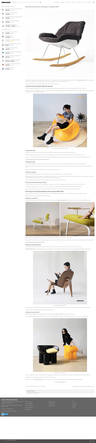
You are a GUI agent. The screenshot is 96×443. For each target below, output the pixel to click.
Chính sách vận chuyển (29, 405)
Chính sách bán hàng (28, 403)
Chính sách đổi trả (28, 409)
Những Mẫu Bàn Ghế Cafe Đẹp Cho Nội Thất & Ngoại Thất (83, 386)
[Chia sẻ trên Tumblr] (65, 382)
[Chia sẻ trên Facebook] (54, 382)
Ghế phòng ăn (63, 2)
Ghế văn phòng (68, 2)
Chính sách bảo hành (28, 407)
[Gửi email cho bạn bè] (60, 382)
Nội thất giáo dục (52, 403)
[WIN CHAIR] (6, 2)
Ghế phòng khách (56, 2)
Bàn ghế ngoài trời (52, 405)
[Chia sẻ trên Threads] (58, 382)
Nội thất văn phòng (52, 401)
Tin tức (73, 401)
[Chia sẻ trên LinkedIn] (63, 382)
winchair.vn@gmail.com (9, 408)
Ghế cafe (83, 2)
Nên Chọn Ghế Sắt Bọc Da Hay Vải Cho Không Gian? (36, 386)
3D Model (74, 405)
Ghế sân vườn (79, 2)
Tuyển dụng (74, 403)
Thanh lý (73, 407)
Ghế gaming (88, 2)
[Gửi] (41, 2)
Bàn (90, 2)
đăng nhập (32, 392)
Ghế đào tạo (73, 2)
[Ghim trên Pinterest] (62, 382)
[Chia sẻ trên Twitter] (56, 382)
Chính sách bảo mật (28, 401)
